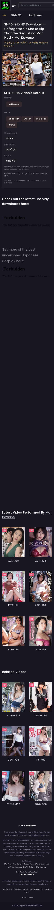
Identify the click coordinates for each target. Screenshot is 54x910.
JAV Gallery (17, 864)
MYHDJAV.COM (35, 905)
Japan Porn (29, 864)
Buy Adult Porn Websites (26, 872)
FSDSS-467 (13, 804)
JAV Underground (16, 867)
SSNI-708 (13, 760)
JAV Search (41, 867)
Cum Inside (41, 119)
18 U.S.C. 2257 (27, 897)
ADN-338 (13, 561)
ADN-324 (40, 561)
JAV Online (29, 867)
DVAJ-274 (40, 715)
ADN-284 (13, 649)
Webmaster (7, 889)
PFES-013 (13, 605)
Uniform (27, 119)
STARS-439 (13, 715)
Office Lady (14, 119)
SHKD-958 (41, 804)
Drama (12, 125)
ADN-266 (40, 649)
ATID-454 (40, 605)
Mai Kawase (14, 104)
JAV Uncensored (42, 864)
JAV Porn (7, 864)
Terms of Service (21, 889)
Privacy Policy (34, 889)
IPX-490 (40, 760)
